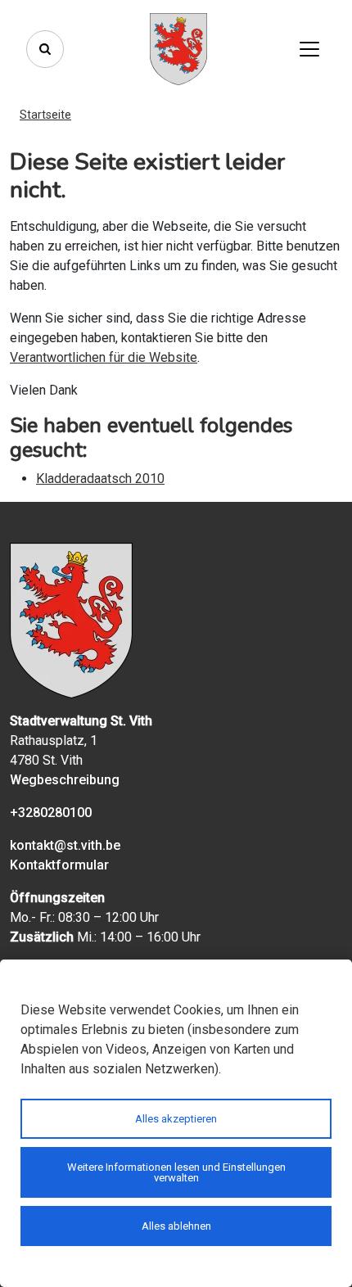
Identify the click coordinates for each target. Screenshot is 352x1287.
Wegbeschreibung (65, 780)
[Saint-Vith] (178, 49)
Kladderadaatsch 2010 (100, 478)
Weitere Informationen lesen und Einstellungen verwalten (176, 1172)
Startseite (45, 114)
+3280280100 (51, 812)
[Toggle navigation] (309, 49)
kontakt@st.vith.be (65, 845)
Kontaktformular (59, 865)
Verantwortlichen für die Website (103, 357)
